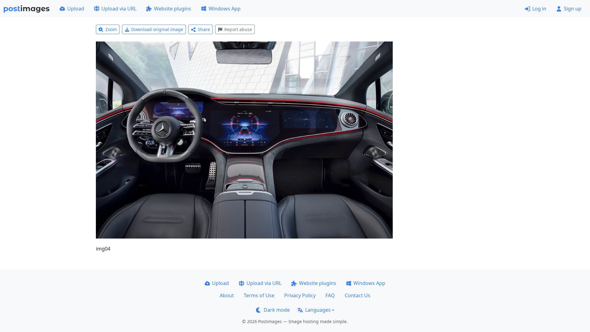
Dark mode (277, 309)
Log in (539, 8)
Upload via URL (118, 8)
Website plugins (172, 8)
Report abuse (238, 29)
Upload (75, 8)
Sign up (572, 8)
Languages (318, 309)
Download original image (157, 29)
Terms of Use (259, 295)
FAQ (330, 295)
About (227, 295)
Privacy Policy (300, 295)
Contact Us (357, 295)
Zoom (111, 29)
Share (204, 29)
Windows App (225, 8)
